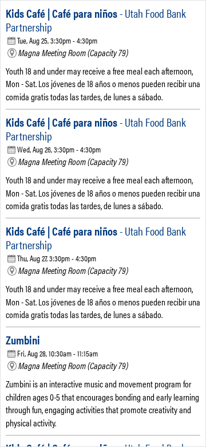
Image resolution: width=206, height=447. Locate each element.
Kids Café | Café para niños (96, 20)
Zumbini (23, 339)
